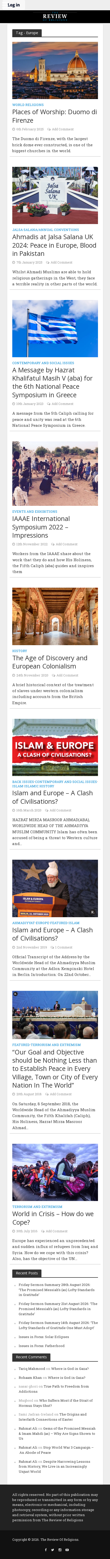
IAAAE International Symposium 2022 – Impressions (41, 526)
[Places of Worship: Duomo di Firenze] (55, 70)
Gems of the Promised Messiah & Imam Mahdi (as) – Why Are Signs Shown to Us (57, 1433)
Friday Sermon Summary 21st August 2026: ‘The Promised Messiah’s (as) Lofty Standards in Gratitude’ (58, 1308)
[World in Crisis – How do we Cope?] (55, 1171)
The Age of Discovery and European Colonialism (49, 662)
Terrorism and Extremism (56, 1045)
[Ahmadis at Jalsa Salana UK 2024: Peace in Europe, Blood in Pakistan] (55, 195)
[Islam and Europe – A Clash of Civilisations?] (55, 746)
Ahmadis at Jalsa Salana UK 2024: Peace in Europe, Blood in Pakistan (54, 245)
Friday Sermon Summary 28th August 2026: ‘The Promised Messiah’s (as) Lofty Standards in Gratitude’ (57, 1289)
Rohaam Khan (30, 1377)
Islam (17, 786)
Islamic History (39, 786)
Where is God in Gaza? (70, 1368)
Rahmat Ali (28, 1428)
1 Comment (63, 947)
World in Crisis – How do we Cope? (53, 1217)
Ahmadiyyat (23, 923)
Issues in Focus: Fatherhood (42, 1345)
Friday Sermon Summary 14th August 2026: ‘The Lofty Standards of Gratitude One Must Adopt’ (58, 1325)
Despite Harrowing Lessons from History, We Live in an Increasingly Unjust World (54, 1466)
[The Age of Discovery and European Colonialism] (55, 615)
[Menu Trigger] (5, 5)
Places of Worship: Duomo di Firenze (54, 116)
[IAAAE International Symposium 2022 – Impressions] (55, 473)
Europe (42, 923)
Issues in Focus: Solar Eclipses (44, 1336)
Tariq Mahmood (32, 1368)
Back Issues (23, 782)
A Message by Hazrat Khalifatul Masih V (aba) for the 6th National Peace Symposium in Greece (52, 382)
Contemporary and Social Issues (43, 363)
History (19, 651)
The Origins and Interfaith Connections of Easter (53, 1417)
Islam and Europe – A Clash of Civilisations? (52, 797)
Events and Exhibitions (34, 512)
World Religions (28, 105)
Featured (59, 923)
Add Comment (63, 129)
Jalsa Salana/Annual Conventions (45, 230)
